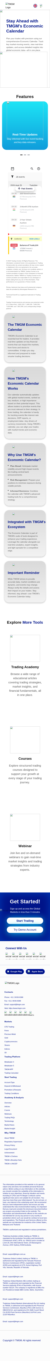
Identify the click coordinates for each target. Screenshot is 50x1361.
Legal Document (10, 1149)
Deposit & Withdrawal (12, 1086)
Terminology (9, 1121)
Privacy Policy (9, 1145)
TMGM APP (8, 1069)
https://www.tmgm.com (17, 1008)
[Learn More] (25, 702)
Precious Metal (10, 1034)
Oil (5, 1053)
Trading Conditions (11, 1093)
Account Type (9, 1082)
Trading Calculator (11, 1073)
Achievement (9, 1153)
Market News (9, 1125)
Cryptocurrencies (10, 1042)
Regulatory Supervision (13, 1142)
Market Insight (9, 1129)
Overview (8, 1103)
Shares (7, 1045)
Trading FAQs (9, 1118)
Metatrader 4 (9, 1062)
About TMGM (9, 1138)
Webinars (8, 1114)
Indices (7, 1049)
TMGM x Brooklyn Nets (13, 1160)
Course (7, 1110)
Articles (7, 1107)
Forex (6, 1031)
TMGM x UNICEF (10, 1164)
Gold (6, 1038)
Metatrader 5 (9, 1066)
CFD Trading (9, 1027)
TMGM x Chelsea (11, 1156)
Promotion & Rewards (12, 1090)
